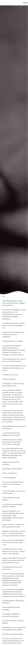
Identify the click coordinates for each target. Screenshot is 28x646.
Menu (26, 2)
